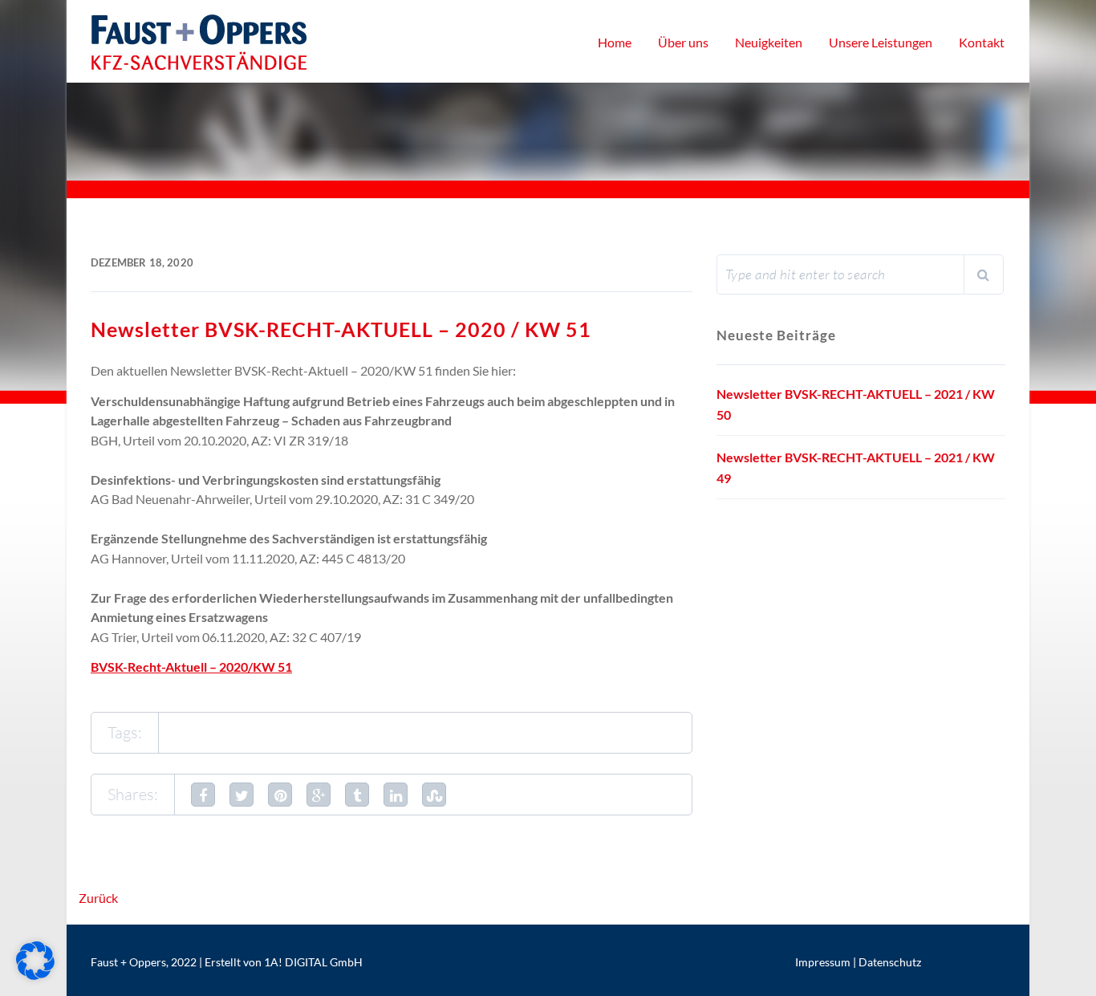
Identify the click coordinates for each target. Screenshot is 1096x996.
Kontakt (982, 42)
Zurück (98, 897)
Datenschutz (890, 962)
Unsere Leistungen (880, 42)
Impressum (822, 962)
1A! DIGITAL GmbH (313, 962)
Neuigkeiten (768, 42)
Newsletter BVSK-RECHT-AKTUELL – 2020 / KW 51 (341, 329)
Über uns (683, 42)
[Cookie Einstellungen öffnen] (35, 974)
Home (614, 42)
